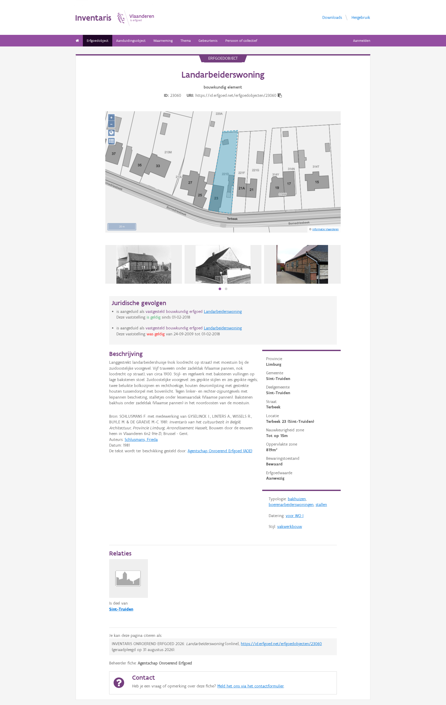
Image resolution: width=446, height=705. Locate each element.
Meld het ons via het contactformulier (250, 686)
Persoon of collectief (241, 40)
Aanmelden (361, 40)
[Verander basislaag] (111, 141)
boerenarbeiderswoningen (291, 504)
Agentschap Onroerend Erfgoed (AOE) (220, 450)
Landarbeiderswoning (223, 311)
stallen (321, 504)
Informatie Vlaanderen (325, 229)
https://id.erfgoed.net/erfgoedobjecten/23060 (281, 643)
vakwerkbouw (289, 526)
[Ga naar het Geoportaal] (111, 133)
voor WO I (295, 515)
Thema (185, 40)
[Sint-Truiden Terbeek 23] (143, 264)
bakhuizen (297, 498)
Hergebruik (361, 17)
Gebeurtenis (208, 40)
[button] (220, 288)
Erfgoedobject (97, 40)
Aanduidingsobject (131, 40)
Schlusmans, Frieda (141, 439)
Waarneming (163, 40)
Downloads (332, 17)
